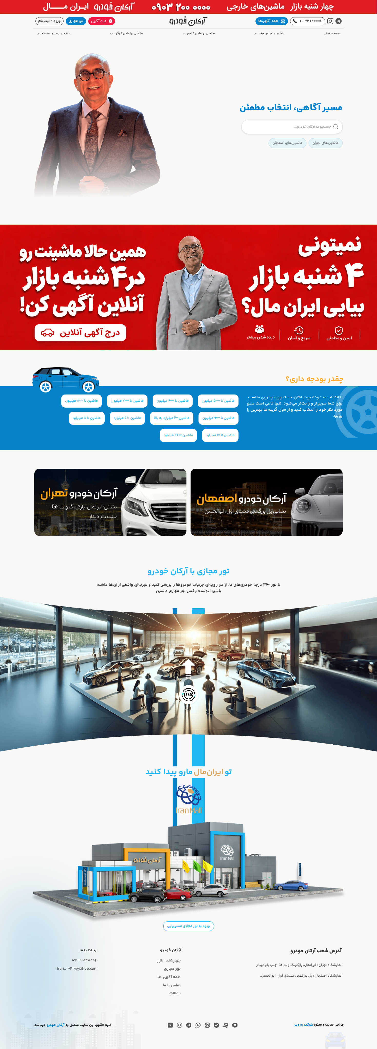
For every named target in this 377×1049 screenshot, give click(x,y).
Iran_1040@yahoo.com (77, 969)
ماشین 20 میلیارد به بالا (172, 418)
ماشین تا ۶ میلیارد (127, 418)
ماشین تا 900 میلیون (218, 418)
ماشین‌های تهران (325, 143)
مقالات (175, 993)
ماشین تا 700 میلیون (127, 401)
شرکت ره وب (303, 1025)
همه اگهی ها (169, 977)
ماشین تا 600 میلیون (172, 401)
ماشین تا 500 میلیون (218, 401)
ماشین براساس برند (271, 33)
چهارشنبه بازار (169, 960)
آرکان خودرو (55, 1025)
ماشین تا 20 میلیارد (178, 435)
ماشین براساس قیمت (56, 33)
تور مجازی (75, 21)
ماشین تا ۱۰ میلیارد (220, 435)
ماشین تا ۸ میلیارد (87, 418)
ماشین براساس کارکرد (128, 33)
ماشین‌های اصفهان (287, 143)
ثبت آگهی (98, 21)
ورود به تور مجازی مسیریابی (188, 926)
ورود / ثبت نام (49, 21)
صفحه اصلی (332, 33)
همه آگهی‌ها (268, 21)
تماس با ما (172, 985)
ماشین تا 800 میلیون (81, 401)
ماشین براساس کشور (201, 33)
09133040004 (311, 21)
